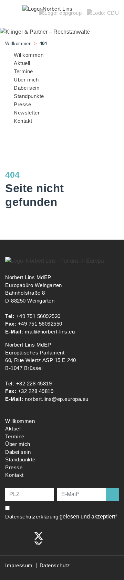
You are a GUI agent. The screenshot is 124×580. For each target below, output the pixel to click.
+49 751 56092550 (40, 324)
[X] (38, 537)
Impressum (19, 565)
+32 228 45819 (34, 383)
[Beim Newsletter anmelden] (112, 494)
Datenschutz (55, 565)
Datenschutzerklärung (31, 516)
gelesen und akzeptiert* (61, 516)
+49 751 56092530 (38, 316)
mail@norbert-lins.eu (50, 332)
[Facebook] (10, 537)
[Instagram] (24, 537)
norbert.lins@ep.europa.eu (57, 399)
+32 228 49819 (36, 391)
